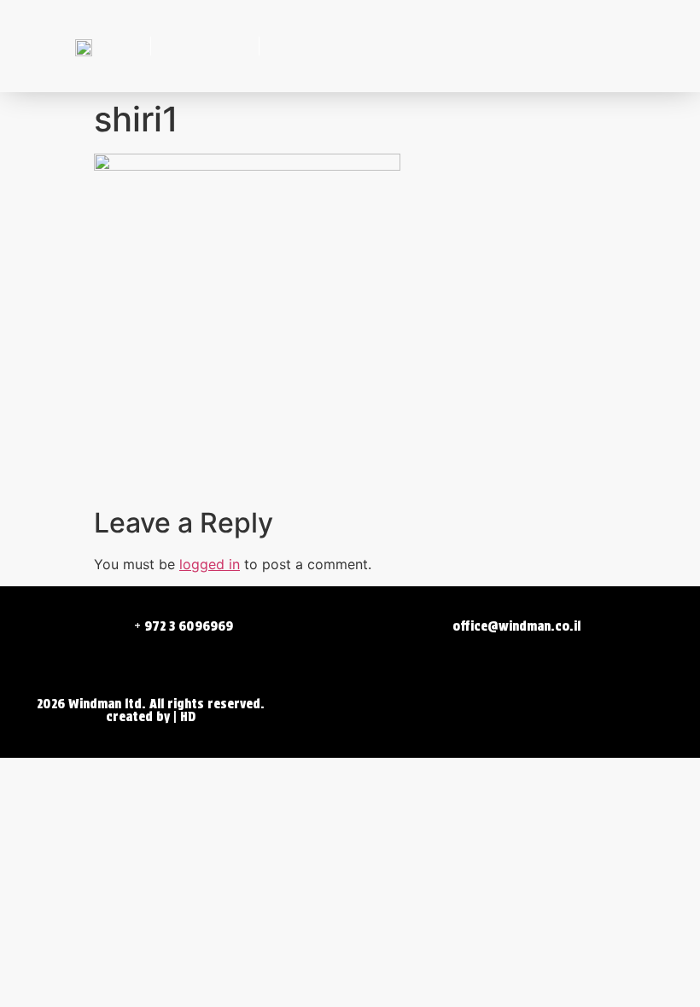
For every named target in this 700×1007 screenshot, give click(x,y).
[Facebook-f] (178, 46)
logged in (209, 564)
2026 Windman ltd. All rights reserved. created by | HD (151, 710)
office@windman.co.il (516, 626)
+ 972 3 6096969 (183, 626)
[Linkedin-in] (204, 46)
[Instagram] (231, 46)
